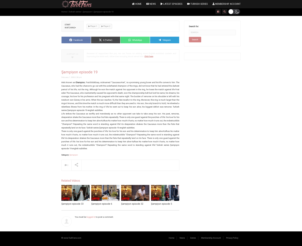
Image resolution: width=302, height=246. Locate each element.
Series (193, 238)
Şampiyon (74, 155)
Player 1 (93, 26)
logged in (91, 217)
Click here (148, 56)
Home (138, 4)
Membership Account (228, 4)
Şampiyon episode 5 (161, 203)
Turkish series (199, 4)
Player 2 (106, 26)
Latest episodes (172, 4)
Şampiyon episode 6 (101, 203)
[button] (234, 11)
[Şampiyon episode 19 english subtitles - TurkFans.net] (76, 4)
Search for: (194, 26)
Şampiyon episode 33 (72, 203)
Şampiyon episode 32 (132, 203)
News (152, 4)
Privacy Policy (232, 238)
